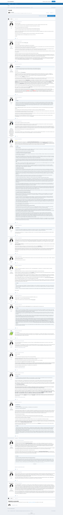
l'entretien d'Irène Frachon (28, 443)
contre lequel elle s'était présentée (49, 277)
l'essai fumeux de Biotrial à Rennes (43, 451)
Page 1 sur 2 (16, 498)
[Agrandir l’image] (26, 42)
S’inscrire (53, 1)
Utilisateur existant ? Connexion (47, 1)
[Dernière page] (13, 19)
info (22, 361)
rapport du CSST (19, 484)
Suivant (11, 498)
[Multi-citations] (15, 38)
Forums (9, 5)
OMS (18, 107)
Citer (17, 38)
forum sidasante (11, 1)
